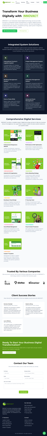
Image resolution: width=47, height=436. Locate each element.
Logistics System (6, 420)
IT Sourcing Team (29, 200)
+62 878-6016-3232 (28, 423)
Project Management (6, 421)
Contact (32, 2)
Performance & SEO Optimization (33, 144)
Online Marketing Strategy (32, 173)
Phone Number (27, 376)
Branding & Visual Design (10, 200)
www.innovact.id (28, 425)
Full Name (6, 371)
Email (5, 376)
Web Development (28, 405)
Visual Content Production (32, 226)
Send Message (23, 392)
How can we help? (7, 381)
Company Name (27, 371)
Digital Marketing (28, 409)
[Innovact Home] (6, 2)
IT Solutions (18, 2)
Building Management (7, 423)
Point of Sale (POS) (6, 425)
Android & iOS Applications (10, 173)
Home (13, 2)
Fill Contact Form (23, 30)
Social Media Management (10, 226)
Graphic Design (27, 410)
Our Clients (27, 2)
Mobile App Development (29, 407)
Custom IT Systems (9, 253)
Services (23, 2)
